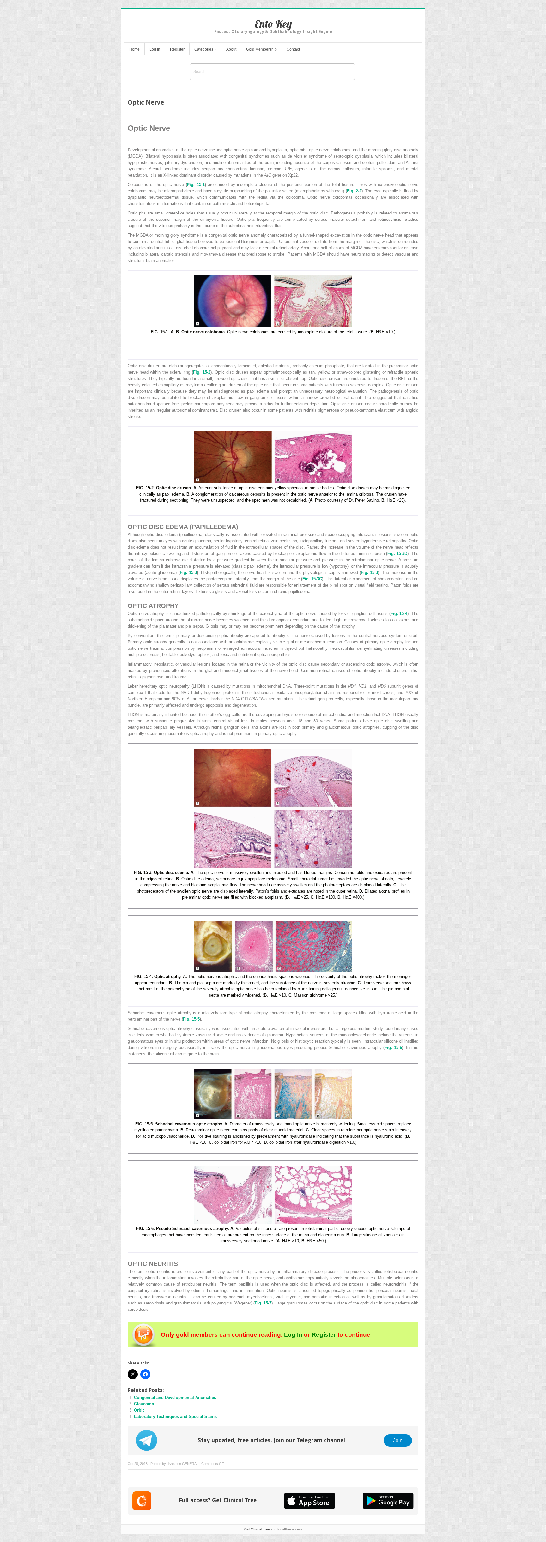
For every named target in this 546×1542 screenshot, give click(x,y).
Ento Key (273, 24)
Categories (205, 49)
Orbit (139, 1410)
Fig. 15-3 (188, 572)
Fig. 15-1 (195, 184)
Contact (293, 49)
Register (177, 49)
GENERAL (190, 1464)
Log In (154, 49)
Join (398, 1440)
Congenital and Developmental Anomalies (175, 1397)
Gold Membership (261, 49)
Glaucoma (144, 1403)
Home (134, 49)
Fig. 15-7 (263, 1303)
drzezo (172, 1464)
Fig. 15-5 (191, 1019)
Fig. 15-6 (393, 1047)
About (231, 49)
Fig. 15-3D (397, 553)
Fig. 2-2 (354, 191)
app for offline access (273, 1529)
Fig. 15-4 (399, 613)
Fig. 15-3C (312, 578)
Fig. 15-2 (201, 372)
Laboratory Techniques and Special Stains (175, 1416)
